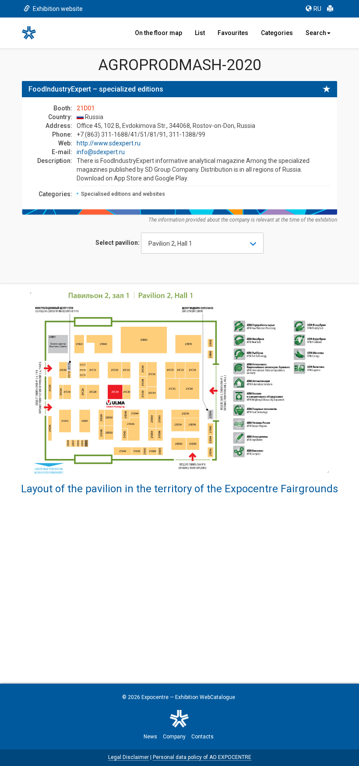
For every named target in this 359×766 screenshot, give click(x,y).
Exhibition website (57, 8)
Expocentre (155, 697)
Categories (277, 32)
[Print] (330, 8)
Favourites (233, 32)
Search (316, 32)
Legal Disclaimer (128, 757)
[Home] (33, 32)
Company (174, 737)
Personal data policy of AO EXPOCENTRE (202, 757)
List (200, 32)
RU (317, 8)
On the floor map (158, 32)
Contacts (202, 737)
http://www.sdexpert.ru (109, 143)
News (150, 737)
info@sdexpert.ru (101, 151)
